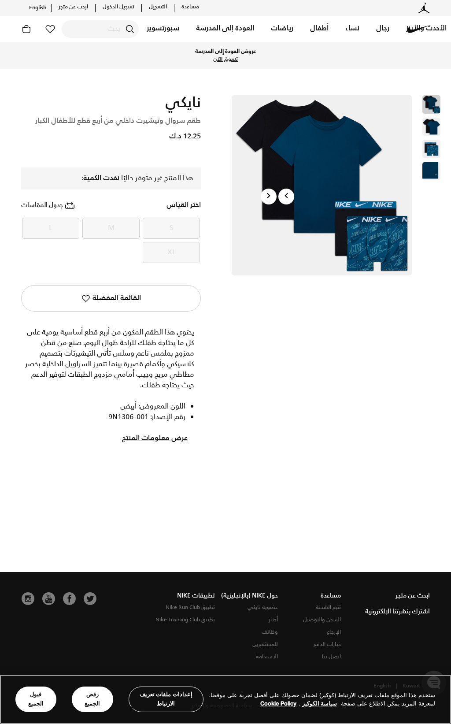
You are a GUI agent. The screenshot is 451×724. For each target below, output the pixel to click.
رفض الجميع (92, 699)
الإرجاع (334, 632)
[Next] (269, 196)
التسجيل (158, 7)
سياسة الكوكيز (319, 703)
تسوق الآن (225, 59)
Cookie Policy (278, 703)
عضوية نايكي (263, 607)
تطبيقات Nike (196, 596)
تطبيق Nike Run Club (190, 607)
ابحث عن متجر (73, 7)
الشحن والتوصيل (322, 620)
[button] (382, 29)
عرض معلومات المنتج (155, 438)
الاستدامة (267, 657)
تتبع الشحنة (328, 607)
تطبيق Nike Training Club (185, 620)
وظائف (270, 632)
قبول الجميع (36, 699)
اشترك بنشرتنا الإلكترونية (397, 612)
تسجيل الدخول (118, 7)
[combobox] (100, 29)
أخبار (273, 620)
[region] (225, 699)
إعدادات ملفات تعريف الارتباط (166, 699)
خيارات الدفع (327, 644)
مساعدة (190, 7)
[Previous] (286, 196)
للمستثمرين (265, 644)
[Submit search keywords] (130, 29)
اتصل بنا (331, 657)
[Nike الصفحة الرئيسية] (418, 29)
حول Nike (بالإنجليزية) (249, 596)
